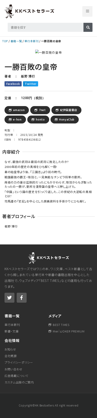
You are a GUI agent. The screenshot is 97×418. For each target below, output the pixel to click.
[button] (87, 11)
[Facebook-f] (22, 298)
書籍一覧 (16, 41)
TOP (5, 41)
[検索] (87, 27)
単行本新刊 (31, 41)
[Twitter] (9, 298)
